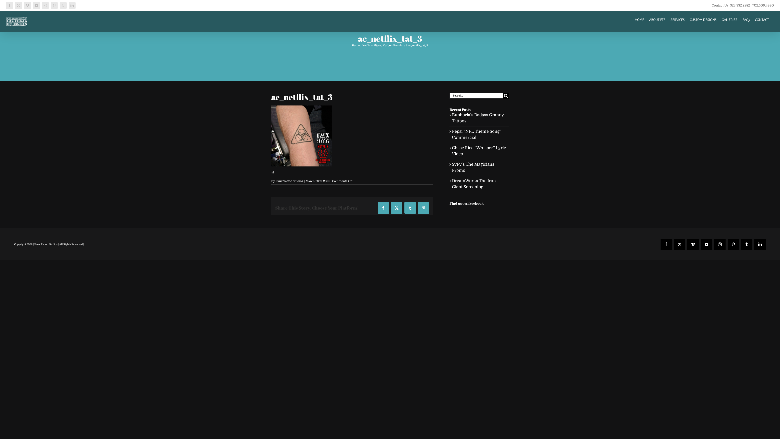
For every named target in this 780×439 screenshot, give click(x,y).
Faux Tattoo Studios (289, 181)
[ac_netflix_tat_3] (301, 108)
